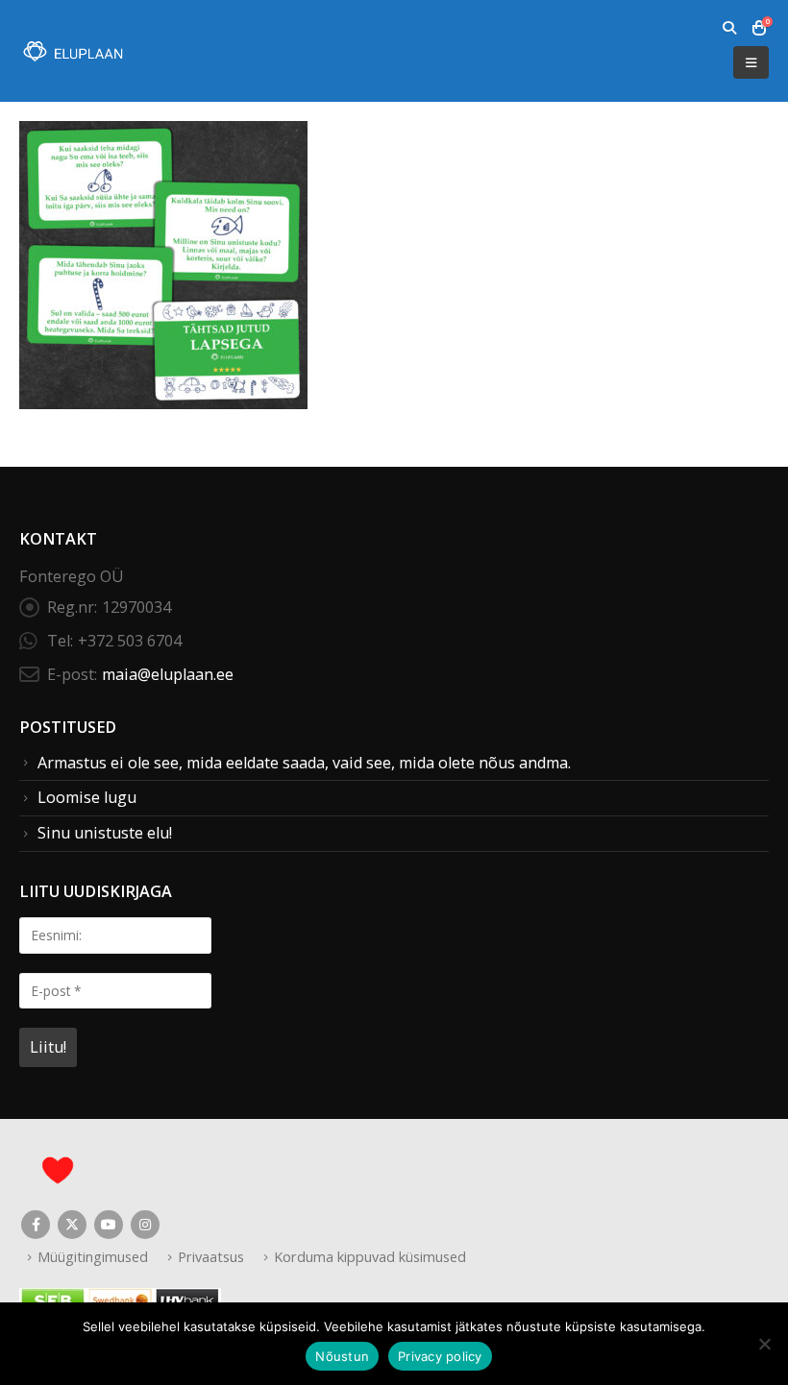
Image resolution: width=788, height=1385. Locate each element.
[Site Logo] (72, 51)
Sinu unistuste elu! (104, 832)
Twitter (72, 1224)
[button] (729, 27)
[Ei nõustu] (764, 1343)
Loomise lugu (86, 797)
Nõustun (342, 1356)
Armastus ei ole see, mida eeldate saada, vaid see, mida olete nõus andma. (304, 762)
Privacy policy (440, 1356)
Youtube (108, 1224)
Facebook (35, 1224)
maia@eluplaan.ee (168, 674)
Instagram (145, 1224)
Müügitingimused (92, 1256)
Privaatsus (211, 1256)
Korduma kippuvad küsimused (370, 1256)
